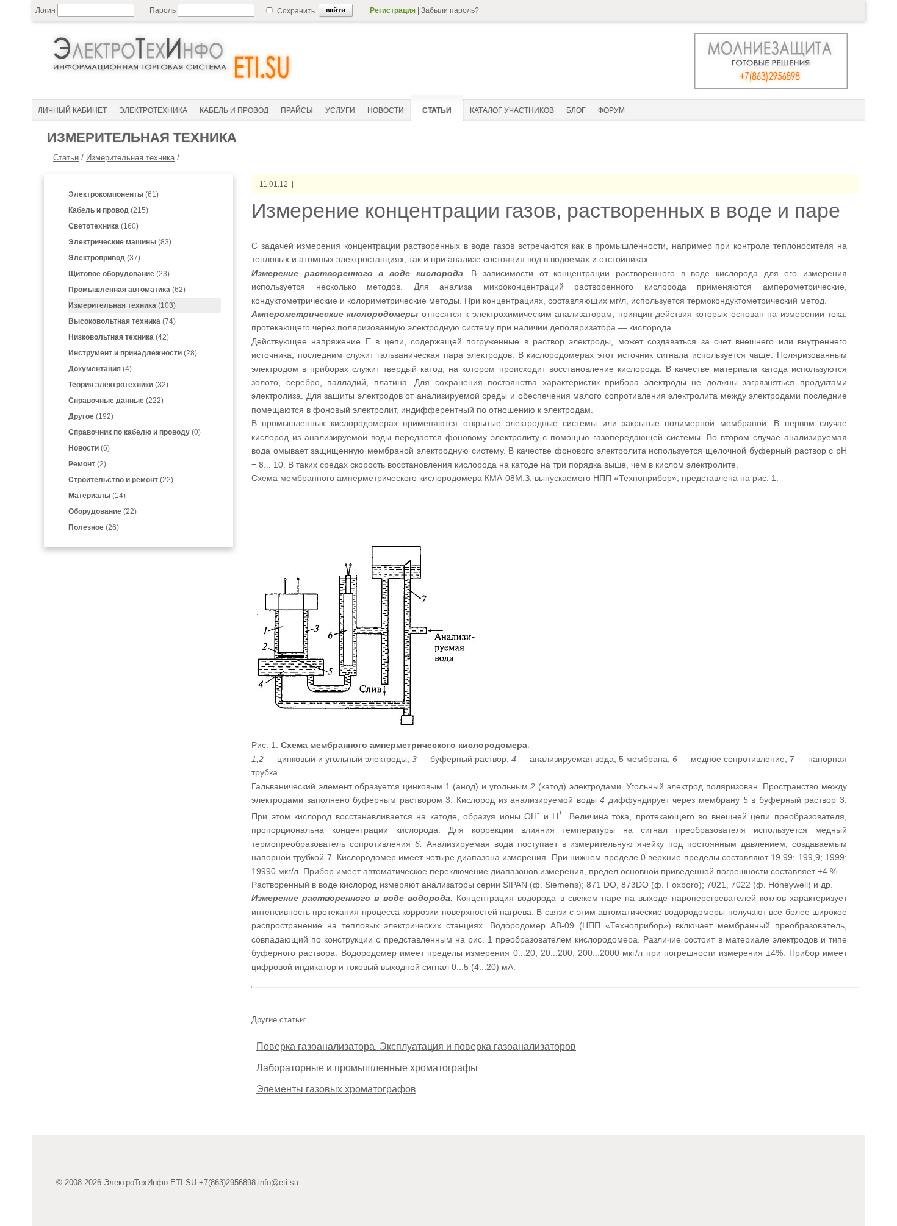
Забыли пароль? (450, 10)
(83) (119, 242)
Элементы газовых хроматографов (336, 1089)
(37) (104, 258)
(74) (122, 321)
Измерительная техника (130, 157)
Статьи (66, 157)
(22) (120, 480)
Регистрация (393, 10)
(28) (132, 353)
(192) (90, 416)
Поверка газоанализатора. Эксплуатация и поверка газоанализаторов (416, 1046)
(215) (108, 210)
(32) (118, 384)
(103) (122, 305)
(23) (119, 273)
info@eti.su (278, 1182)
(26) (93, 527)
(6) (89, 448)
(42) (118, 337)
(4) (100, 369)
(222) (116, 400)
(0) (134, 432)
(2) (87, 464)
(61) (113, 194)
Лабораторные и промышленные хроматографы (367, 1068)
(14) (97, 495)
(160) (103, 226)
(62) (127, 289)
